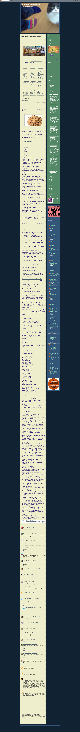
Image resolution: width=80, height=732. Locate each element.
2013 (50, 189)
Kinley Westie (33, 95)
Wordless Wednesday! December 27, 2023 (53, 295)
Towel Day (25, 331)
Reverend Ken (33, 90)
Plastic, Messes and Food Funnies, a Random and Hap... (54, 165)
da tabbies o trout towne (27, 616)
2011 (50, 192)
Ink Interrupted (52, 330)
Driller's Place (26, 82)
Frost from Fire (52, 338)
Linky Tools (38, 102)
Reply (24, 530)
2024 (50, 80)
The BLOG (51, 260)
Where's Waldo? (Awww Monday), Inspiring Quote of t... (54, 169)
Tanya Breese (40, 93)
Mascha (32, 86)
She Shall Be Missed (53, 226)
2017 (50, 184)
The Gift (51, 298)
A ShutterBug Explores (40, 77)
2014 (50, 188)
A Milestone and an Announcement (52, 350)
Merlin (39, 75)
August (51, 89)
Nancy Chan (25, 553)
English (25, 96)
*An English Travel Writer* (54, 282)
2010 (50, 193)
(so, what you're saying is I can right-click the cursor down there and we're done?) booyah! (54, 275)
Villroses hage (33, 92)
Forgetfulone (40, 85)
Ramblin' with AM (41, 74)
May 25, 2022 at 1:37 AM (31, 540)
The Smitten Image (53, 337)
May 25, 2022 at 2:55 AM (32, 553)
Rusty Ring (40, 86)
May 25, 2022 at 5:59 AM (32, 574)
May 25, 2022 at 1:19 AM (33, 533)
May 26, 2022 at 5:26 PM (30, 667)
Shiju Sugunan (26, 85)
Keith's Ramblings (26, 660)
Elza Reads (25, 540)
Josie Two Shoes (53, 344)
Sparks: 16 (51, 341)
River (24, 527)
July (50, 90)
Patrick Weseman (41, 95)
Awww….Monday (52, 222)
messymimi (56, 198)
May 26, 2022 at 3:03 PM (38, 607)
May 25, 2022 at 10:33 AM (35, 598)
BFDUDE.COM (52, 367)
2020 (50, 180)
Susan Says (52, 245)
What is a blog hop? (25, 100)
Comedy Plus (30, 62)
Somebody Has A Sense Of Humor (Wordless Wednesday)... (54, 127)
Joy (50, 229)
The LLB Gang (33, 81)
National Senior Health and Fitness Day (32, 279)
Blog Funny (40, 92)
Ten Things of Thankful (54, 273)
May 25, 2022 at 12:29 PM (34, 622)
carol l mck (25, 628)
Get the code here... (25, 101)
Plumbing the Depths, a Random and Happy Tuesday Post (53, 146)
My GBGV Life (26, 75)
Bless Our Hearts (52, 225)
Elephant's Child (26, 533)
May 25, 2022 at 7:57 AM (30, 592)
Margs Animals (52, 304)
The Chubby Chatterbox (54, 353)
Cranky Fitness (52, 248)
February (51, 176)
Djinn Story (50, 39)
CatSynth (39, 82)
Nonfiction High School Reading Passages (53, 264)
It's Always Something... (54, 370)
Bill (24, 86)
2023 (50, 81)
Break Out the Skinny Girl (54, 326)
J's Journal (51, 356)
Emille (32, 93)
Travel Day (51, 254)
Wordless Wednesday (36, 61)
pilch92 (24, 592)
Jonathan (50, 40)
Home (50, 36)
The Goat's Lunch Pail (53, 308)
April (50, 173)
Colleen (32, 85)
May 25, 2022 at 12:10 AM (29, 527)
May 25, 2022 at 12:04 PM (36, 616)
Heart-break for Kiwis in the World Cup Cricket (54, 317)
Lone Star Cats (26, 95)
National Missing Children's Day (30, 273)
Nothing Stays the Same (53, 280)
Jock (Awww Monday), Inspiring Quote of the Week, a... (54, 149)
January (51, 177)
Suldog (51, 297)
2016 (50, 185)
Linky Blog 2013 (42, 102)
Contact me (50, 43)
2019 (50, 181)
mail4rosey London (26, 79)
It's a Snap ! (52, 293)
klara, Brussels (26, 92)
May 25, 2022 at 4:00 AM (34, 560)
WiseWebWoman (28, 141)
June (50, 91)
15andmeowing (33, 78)
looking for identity (53, 288)
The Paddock (52, 228)
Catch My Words (52, 262)
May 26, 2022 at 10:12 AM (34, 660)
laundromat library (31, 521)
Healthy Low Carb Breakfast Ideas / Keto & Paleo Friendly (54, 364)
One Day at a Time (53, 279)
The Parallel (51, 309)
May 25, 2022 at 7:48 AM (30, 581)
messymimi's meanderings (31, 4)
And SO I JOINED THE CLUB (54, 267)
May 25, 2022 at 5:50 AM (37, 568)
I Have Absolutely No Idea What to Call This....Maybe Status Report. (53, 372)
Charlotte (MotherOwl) (27, 598)
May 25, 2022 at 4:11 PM (31, 628)
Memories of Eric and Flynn (28, 568)
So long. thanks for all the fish (54, 368)
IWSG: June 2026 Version (53, 246)
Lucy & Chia (33, 75)
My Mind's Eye (26, 81)
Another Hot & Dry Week (53, 238)
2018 (50, 183)
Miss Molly (40, 81)
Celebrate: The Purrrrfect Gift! (54, 324)
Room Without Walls (53, 285)
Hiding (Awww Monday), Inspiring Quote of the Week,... (53, 97)
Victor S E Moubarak (26, 560)
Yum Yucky (52, 363)
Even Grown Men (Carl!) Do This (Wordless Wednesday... (54, 162)
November (51, 85)
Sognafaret (26, 74)
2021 (50, 179)
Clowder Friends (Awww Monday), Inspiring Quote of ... (54, 115)
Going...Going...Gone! (53, 354)
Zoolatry (32, 74)
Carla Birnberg (52, 320)
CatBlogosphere (40, 78)
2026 (50, 77)
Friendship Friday (32, 84)
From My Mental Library (54, 237)
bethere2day (33, 68)
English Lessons (25, 73)
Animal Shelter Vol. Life (33, 77)
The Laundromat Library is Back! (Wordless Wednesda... (54, 109)
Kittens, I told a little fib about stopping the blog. (54, 305)
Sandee (24, 581)
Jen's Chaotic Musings (26, 94)
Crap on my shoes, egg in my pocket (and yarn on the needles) (54, 233)
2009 (50, 194)
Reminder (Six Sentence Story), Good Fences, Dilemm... (53, 159)
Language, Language (53, 242)
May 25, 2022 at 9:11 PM (33, 644)
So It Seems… (52, 327)
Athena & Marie (26, 90)
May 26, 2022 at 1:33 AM (33, 653)
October (51, 86)
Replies (25, 605)
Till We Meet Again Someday (54, 301)
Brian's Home (26, 76)
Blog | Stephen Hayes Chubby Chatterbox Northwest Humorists (53, 348)
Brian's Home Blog (26, 622)
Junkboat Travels (25, 89)
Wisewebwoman (26, 644)
